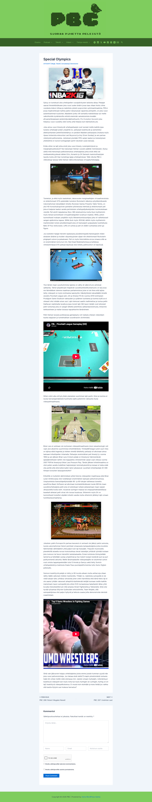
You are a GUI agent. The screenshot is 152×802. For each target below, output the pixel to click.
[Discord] (98, 42)
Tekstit (58, 42)
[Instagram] (111, 42)
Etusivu (37, 42)
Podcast (47, 42)
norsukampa (65, 63)
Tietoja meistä (82, 42)
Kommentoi (74, 63)
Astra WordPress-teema (91, 797)
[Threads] (114, 42)
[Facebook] (108, 42)
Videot (68, 42)
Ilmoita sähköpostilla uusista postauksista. (59, 769)
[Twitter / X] (101, 42)
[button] (51, 42)
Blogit (53, 63)
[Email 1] (118, 42)
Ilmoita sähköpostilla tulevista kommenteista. (60, 764)
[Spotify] (94, 42)
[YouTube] (104, 42)
